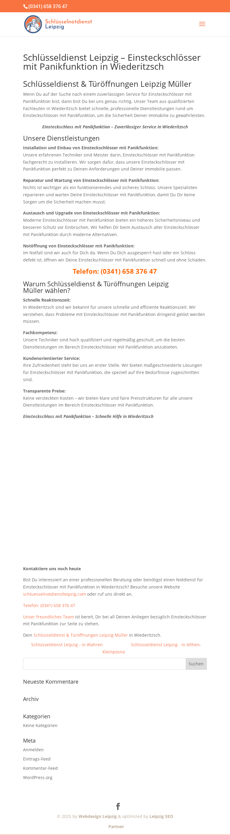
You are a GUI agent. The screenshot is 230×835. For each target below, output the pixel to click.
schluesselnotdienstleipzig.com (54, 594)
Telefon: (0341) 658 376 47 (49, 605)
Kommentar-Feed (40, 768)
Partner (115, 826)
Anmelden (33, 749)
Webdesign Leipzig (97, 816)
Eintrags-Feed (37, 759)
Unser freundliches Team (48, 617)
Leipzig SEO (161, 816)
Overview (117, 644)
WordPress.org (37, 777)
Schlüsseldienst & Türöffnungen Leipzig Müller (81, 635)
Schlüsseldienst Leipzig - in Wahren (67, 644)
